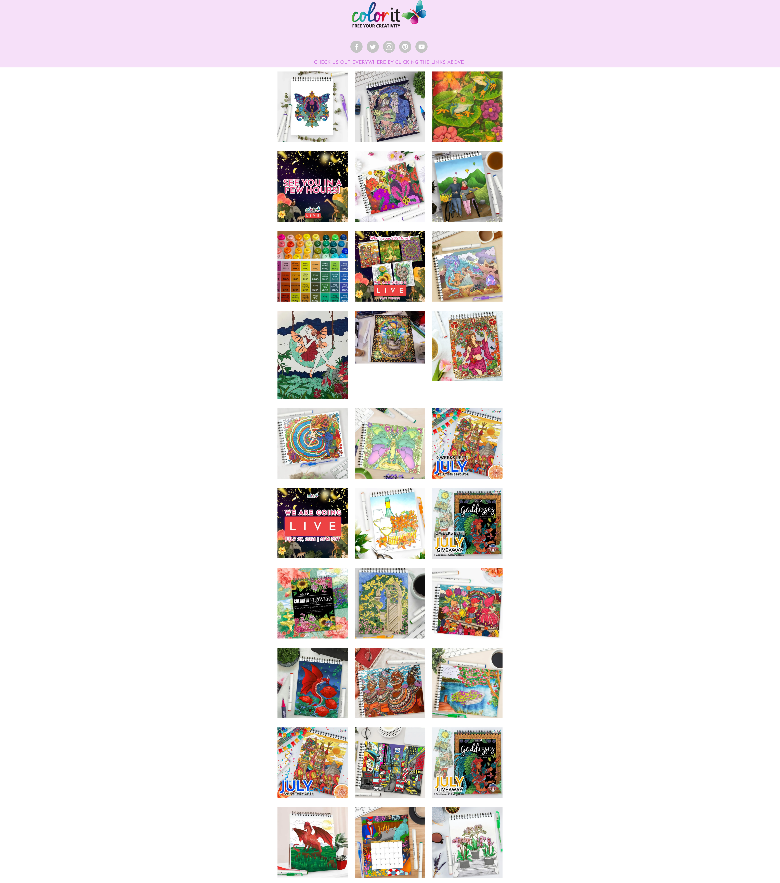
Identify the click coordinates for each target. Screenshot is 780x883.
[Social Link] (356, 46)
